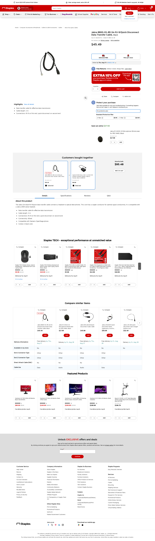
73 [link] (121, 270)
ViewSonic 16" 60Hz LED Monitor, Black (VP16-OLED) (50, 399)
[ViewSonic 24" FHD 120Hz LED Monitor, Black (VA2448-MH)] (26, 389)
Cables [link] (60, 28)
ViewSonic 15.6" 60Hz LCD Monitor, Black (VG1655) (100, 399)
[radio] (103, 56)
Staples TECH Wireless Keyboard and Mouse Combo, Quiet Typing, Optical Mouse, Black (49, 266)
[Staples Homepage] (8, 8)
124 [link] (72, 270)
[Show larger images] (86, 98)
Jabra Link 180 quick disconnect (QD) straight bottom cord (130, 326)
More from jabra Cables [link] (71, 28)
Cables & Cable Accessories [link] (49, 28)
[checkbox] (55, 185)
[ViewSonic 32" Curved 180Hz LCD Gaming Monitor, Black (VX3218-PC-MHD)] (75, 389)
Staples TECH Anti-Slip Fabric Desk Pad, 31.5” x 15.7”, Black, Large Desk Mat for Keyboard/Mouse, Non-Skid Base (125, 266)
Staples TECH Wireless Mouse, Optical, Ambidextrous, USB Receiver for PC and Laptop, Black (25, 266)
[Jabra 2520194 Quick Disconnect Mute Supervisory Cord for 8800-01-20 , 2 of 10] (109, 318)
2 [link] (21, 403)
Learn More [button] (128, 69)
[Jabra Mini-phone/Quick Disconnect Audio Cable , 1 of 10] (88, 318)
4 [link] (46, 403)
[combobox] (87, 8)
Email (62, 449)
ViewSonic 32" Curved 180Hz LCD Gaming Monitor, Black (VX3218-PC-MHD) (75, 399)
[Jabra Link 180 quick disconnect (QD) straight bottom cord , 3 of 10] (131, 318)
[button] (120, 8)
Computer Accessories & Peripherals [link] (30, 28)
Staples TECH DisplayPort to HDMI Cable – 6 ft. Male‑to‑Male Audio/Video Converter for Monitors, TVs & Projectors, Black (100, 266)
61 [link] (46, 270)
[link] (25, 2)
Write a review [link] (105, 40)
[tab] (45, 195)
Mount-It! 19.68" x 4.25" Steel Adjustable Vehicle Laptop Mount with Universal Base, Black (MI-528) (125, 400)
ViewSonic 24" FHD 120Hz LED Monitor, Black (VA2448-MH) (25, 399)
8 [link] (71, 403)
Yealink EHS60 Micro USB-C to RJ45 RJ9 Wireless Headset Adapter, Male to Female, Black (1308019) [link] (82, 176)
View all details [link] (29, 104)
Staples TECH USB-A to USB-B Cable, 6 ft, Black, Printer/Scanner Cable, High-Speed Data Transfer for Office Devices (75, 266)
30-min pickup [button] (18, 279)
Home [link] (16, 28)
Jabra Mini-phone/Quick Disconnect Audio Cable (87, 326)
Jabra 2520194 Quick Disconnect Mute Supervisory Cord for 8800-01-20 (108, 326)
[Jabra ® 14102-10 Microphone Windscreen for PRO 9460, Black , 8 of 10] (66, 318)
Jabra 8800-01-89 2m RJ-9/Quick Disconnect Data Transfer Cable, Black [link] (54, 175)
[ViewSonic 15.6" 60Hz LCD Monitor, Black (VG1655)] (100, 389)
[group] (26, 266)
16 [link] (96, 403)
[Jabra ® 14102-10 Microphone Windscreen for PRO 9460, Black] (100, 139)
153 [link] (22, 270)
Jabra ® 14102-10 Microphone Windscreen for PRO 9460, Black (125, 132)
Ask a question (115, 40)
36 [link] (96, 270)
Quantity (95, 86)
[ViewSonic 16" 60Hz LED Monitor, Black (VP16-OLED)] (51, 389)
